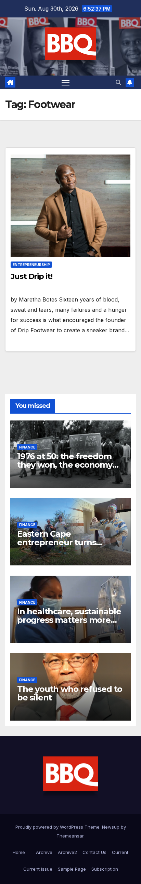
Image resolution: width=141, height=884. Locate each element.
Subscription (104, 869)
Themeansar (70, 836)
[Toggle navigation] (65, 82)
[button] (118, 82)
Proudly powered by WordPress (50, 827)
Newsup (110, 827)
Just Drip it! (31, 276)
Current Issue (37, 869)
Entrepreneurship (31, 265)
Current (120, 852)
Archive (44, 852)
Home (19, 852)
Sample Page (72, 869)
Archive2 (67, 852)
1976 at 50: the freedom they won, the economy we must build (64, 464)
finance (27, 447)
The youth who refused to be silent (69, 693)
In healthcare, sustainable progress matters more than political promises (69, 619)
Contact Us (94, 852)
